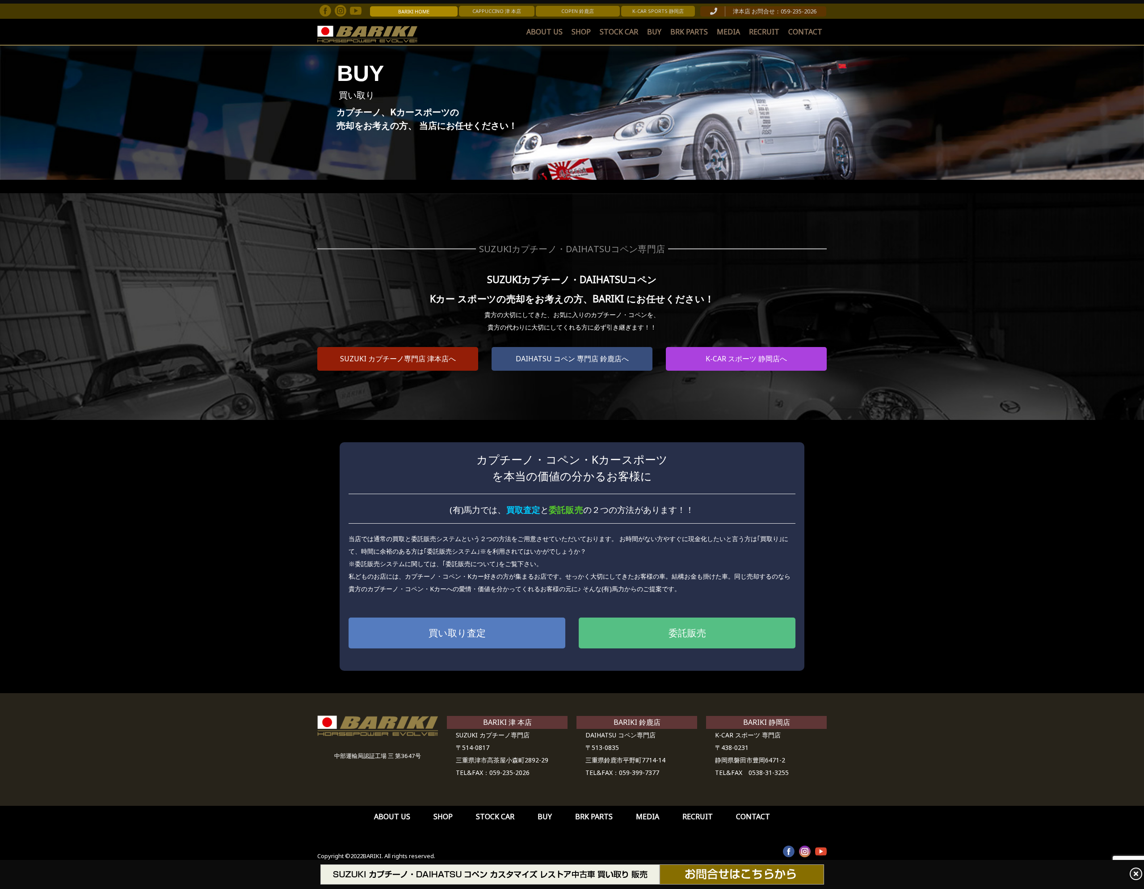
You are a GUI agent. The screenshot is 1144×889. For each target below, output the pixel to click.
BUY (654, 32)
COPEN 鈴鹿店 (577, 11)
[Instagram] (340, 11)
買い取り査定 (457, 633)
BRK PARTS (689, 32)
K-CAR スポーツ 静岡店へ (746, 359)
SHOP (581, 32)
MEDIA (728, 32)
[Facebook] (325, 11)
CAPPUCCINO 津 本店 (496, 11)
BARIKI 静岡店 (766, 722)
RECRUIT (764, 32)
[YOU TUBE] (821, 851)
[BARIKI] (367, 33)
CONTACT (805, 32)
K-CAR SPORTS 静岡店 (658, 11)
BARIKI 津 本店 (507, 722)
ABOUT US (544, 32)
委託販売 (687, 633)
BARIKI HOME (413, 11)
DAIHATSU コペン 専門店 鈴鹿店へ (572, 359)
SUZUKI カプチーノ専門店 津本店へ (398, 359)
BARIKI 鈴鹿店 (637, 722)
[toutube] (355, 11)
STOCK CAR (619, 32)
